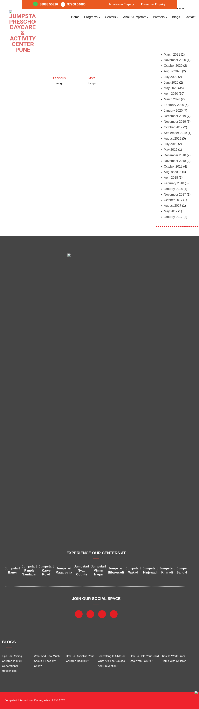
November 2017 (175, 194)
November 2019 (175, 121)
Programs (91, 17)
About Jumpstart (134, 17)
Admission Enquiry (121, 4)
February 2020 (174, 105)
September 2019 (175, 133)
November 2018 (175, 161)
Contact (190, 17)
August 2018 (172, 172)
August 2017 (172, 205)
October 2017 (173, 200)
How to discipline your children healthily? (80, 658)
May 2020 (170, 88)
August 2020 (172, 71)
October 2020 (173, 65)
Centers (111, 17)
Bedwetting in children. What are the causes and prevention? (112, 660)
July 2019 (170, 144)
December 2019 (175, 116)
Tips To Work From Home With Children (174, 658)
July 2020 (170, 77)
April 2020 (171, 93)
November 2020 (175, 60)
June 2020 (171, 82)
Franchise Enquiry (153, 4)
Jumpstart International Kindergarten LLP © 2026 (34, 700)
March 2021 (172, 54)
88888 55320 (49, 4)
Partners (159, 17)
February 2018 (174, 183)
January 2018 (173, 189)
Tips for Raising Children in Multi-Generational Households (12, 663)
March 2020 (172, 99)
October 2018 (173, 166)
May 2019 (170, 149)
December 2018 (175, 155)
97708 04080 (76, 4)
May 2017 (170, 211)
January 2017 (173, 217)
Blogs (176, 17)
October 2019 (173, 127)
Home (75, 17)
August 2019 (172, 138)
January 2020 (173, 110)
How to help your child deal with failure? (144, 658)
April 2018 (171, 177)
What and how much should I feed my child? (47, 660)
